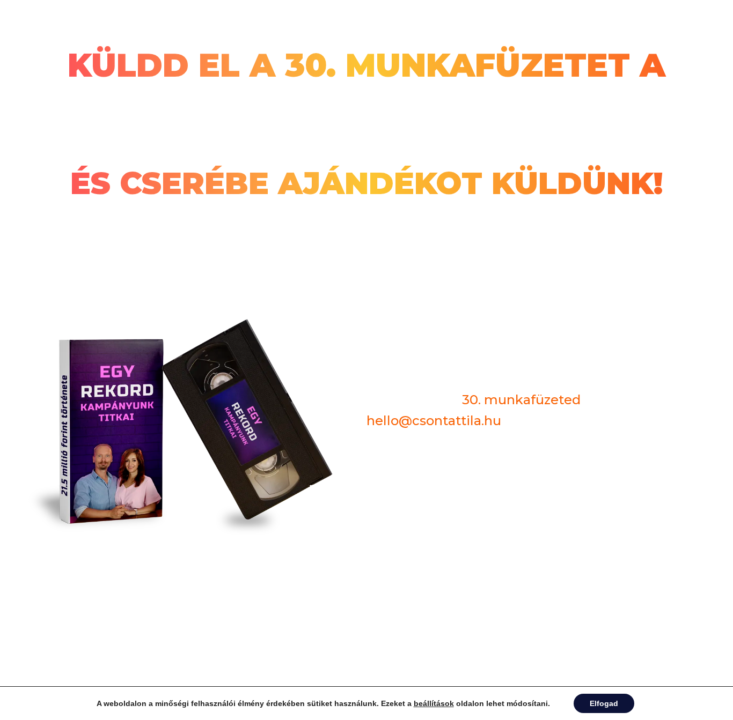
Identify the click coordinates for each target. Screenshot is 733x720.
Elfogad (604, 703)
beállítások (434, 703)
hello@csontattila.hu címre (367, 125)
